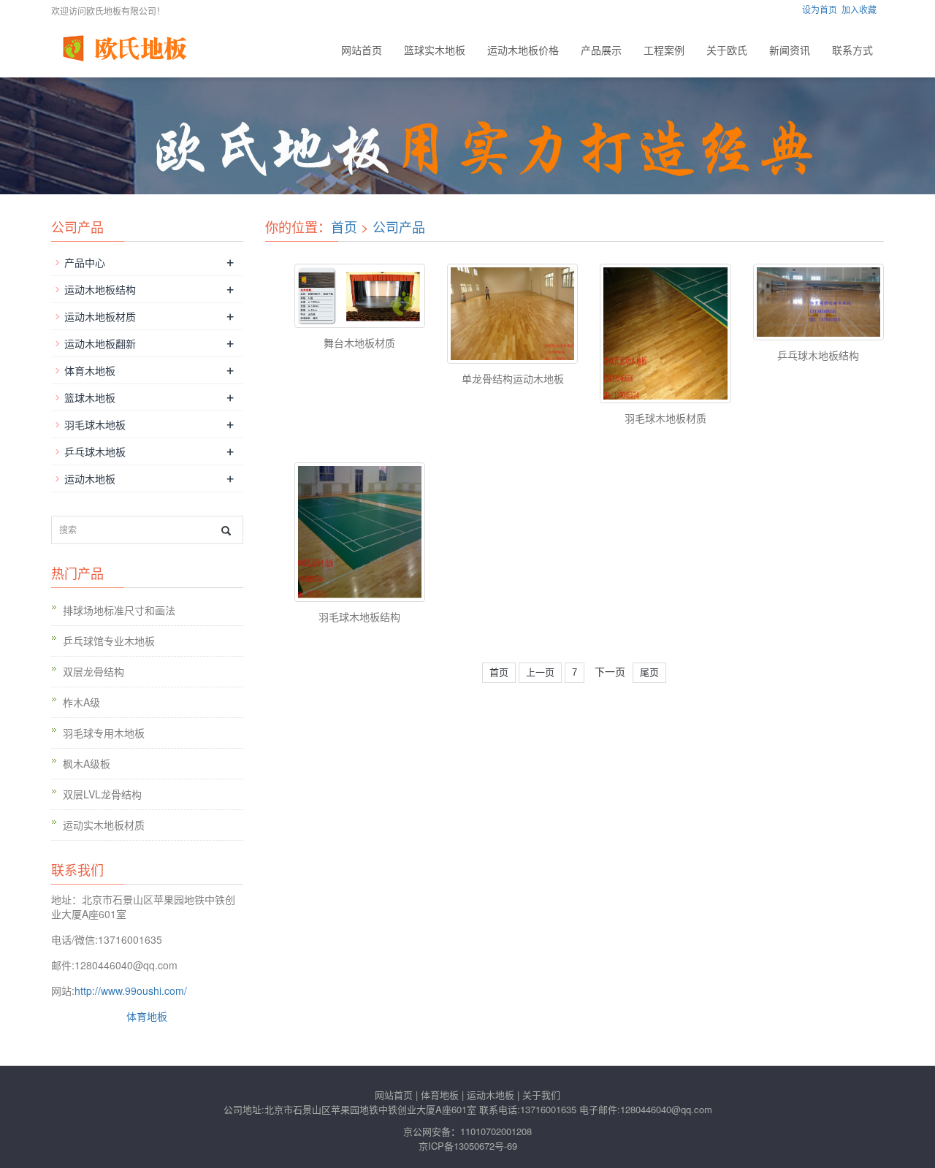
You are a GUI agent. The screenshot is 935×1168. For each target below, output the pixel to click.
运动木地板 (89, 478)
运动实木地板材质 (104, 824)
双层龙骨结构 (93, 671)
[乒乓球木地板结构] (818, 302)
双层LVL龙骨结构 (102, 794)
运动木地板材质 (100, 316)
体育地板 (146, 1016)
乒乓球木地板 (95, 451)
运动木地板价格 (523, 49)
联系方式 (852, 49)
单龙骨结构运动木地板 (513, 378)
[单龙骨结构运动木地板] (512, 314)
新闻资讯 (789, 49)
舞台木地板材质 (359, 342)
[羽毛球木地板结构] (359, 532)
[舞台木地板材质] (359, 296)
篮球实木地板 (434, 49)
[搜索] (226, 530)
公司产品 (399, 226)
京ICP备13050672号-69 (468, 1146)
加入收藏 (859, 9)
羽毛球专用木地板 (104, 732)
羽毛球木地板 (95, 424)
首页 (344, 226)
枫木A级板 (86, 763)
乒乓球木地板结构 (818, 355)
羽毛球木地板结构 (359, 616)
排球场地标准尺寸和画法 (119, 610)
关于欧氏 (726, 49)
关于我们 (541, 1095)
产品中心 (84, 262)
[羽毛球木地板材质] (665, 334)
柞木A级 (81, 702)
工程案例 (664, 49)
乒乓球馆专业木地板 (109, 640)
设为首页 (819, 9)
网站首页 (361, 49)
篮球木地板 (89, 397)
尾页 (649, 672)
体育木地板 (89, 370)
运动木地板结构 (100, 289)
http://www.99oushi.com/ (131, 990)
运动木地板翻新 (100, 343)
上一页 (540, 672)
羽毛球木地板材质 (665, 418)
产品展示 (601, 49)
